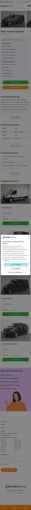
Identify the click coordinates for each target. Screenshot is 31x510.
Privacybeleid (5, 261)
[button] (15, 272)
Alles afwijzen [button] (16, 268)
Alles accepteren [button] (16, 264)
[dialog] (15, 255)
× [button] (28, 237)
